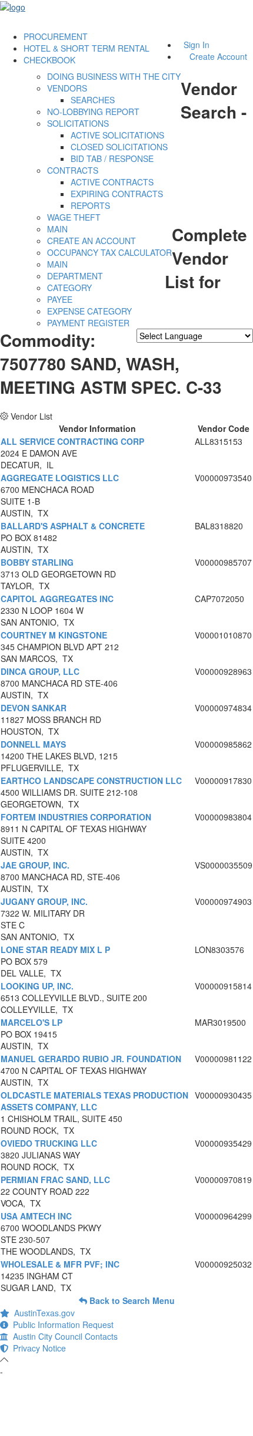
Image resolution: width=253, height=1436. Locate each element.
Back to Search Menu (131, 1300)
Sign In (196, 44)
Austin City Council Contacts (63, 1336)
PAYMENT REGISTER (88, 323)
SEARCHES (93, 100)
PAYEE (59, 299)
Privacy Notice (37, 1348)
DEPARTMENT (75, 276)
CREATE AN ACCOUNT (91, 240)
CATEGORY (69, 287)
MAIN (57, 229)
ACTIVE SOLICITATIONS (117, 135)
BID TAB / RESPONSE (112, 158)
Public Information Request (61, 1324)
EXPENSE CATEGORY (89, 311)
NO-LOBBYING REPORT (93, 111)
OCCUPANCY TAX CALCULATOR (109, 252)
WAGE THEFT (74, 217)
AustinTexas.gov (42, 1313)
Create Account (218, 56)
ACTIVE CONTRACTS (112, 182)
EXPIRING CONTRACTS (117, 194)
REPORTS (90, 205)
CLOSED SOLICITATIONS (119, 147)
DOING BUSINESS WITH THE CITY (114, 76)
